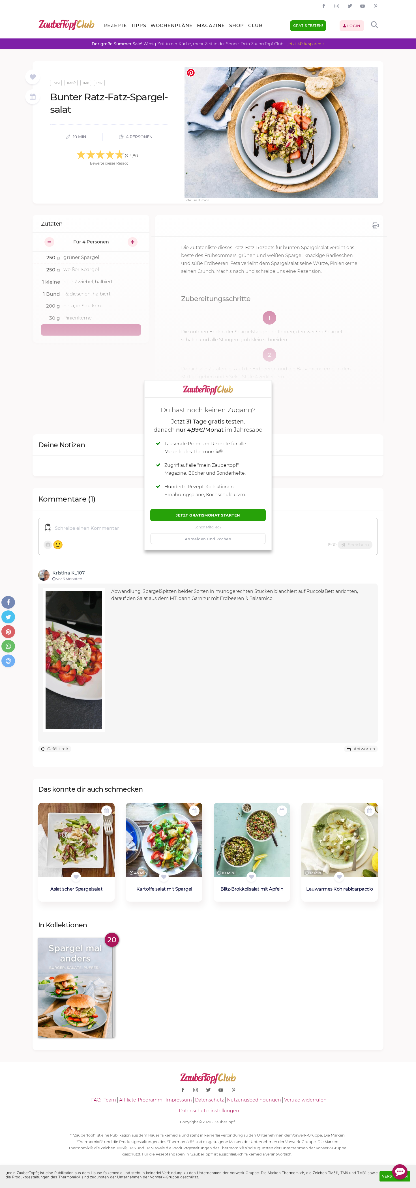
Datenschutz (209, 1100)
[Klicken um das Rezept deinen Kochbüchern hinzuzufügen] (76, 877)
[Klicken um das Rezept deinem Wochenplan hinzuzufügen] (106, 810)
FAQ (95, 1100)
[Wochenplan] (32, 97)
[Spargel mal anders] (76, 988)
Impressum (179, 1100)
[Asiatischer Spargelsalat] (76, 840)
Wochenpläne (172, 25)
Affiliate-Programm (140, 1100)
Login (353, 25)
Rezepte (115, 25)
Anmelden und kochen (208, 539)
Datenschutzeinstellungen (209, 1110)
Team (110, 1100)
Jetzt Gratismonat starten (208, 515)
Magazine (211, 25)
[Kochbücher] (32, 77)
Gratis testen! (308, 25)
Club (255, 25)
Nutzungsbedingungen (254, 1100)
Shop (236, 25)
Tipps (138, 25)
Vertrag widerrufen (305, 1100)
